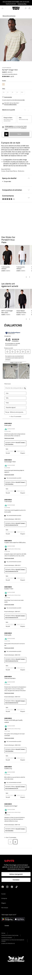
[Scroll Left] (26, 277)
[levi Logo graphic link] (16, 8)
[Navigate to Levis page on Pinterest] (12, 886)
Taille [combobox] (7, 398)
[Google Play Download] (7, 919)
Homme (9, 16)
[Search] (26, 8)
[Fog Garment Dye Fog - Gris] (3, 84)
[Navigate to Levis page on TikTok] (16, 886)
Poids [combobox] (7, 402)
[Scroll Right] (29, 277)
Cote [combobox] (7, 393)
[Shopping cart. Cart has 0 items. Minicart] (29, 8)
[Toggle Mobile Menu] (2, 8)
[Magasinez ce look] (2, 262)
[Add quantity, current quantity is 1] (28, 110)
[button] (8, 97)
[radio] (4, 93)
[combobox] (17, 412)
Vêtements (5, 16)
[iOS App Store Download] (19, 919)
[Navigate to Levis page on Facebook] (2, 886)
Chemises (13, 16)
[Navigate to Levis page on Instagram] (7, 886)
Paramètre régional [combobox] (10, 407)
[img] (16, 861)
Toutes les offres (22, 4)
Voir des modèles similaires (10, 104)
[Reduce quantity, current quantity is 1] (21, 110)
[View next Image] (31, 40)
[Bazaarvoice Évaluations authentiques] (13, 333)
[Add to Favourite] (6, 134)
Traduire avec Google (9, 438)
